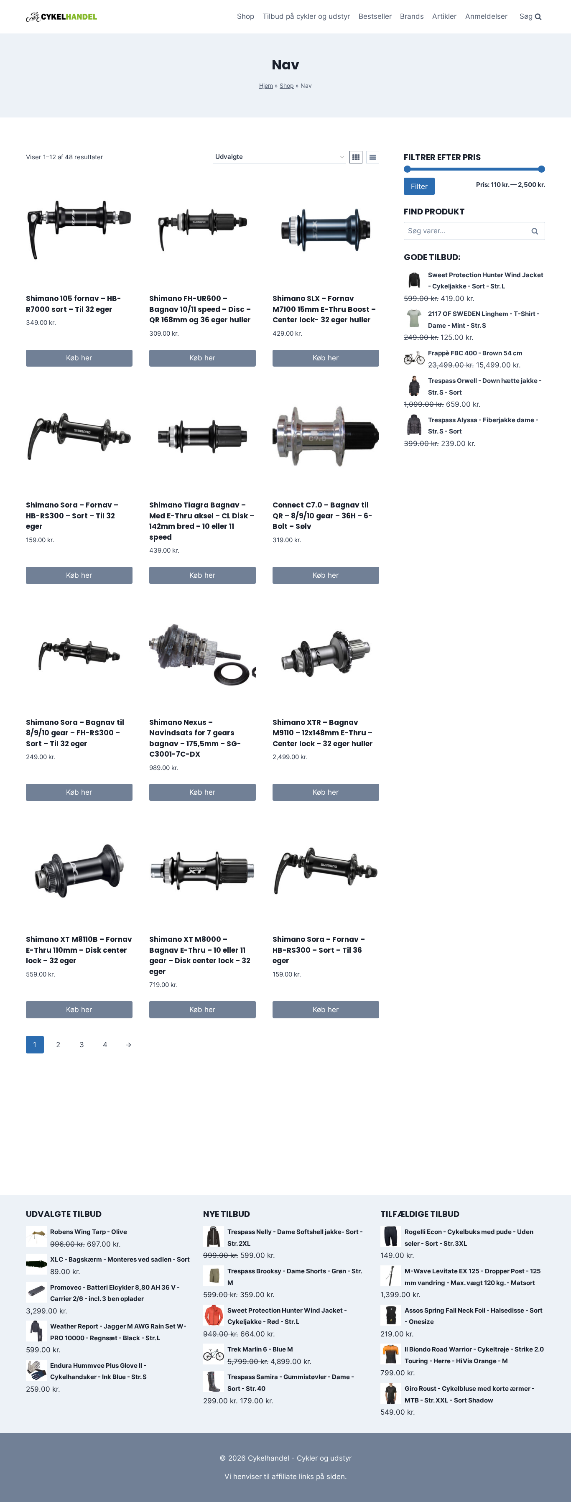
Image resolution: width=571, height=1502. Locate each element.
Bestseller (375, 16)
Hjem (266, 85)
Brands (412, 16)
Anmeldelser (486, 16)
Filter (419, 186)
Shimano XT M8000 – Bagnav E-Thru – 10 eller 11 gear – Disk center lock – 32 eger (199, 955)
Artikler (444, 16)
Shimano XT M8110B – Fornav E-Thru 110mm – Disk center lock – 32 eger (79, 950)
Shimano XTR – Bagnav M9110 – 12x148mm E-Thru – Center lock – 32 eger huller (323, 733)
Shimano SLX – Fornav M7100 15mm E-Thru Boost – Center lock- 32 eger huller (324, 309)
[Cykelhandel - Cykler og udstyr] (61, 16)
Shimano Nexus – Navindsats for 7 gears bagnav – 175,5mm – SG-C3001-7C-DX (195, 738)
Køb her (79, 358)
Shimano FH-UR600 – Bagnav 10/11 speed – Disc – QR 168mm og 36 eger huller (200, 309)
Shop (245, 16)
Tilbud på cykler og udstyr (306, 16)
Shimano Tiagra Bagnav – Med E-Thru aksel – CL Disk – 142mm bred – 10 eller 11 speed (201, 521)
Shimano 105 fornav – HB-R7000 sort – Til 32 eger (73, 303)
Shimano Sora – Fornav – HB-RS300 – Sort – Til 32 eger (72, 515)
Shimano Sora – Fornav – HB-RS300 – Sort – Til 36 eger (319, 950)
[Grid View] (355, 157)
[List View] (372, 157)
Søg (535, 231)
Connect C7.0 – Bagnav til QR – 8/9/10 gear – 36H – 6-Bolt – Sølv (322, 515)
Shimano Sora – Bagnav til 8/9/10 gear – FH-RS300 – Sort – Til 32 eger (75, 733)
